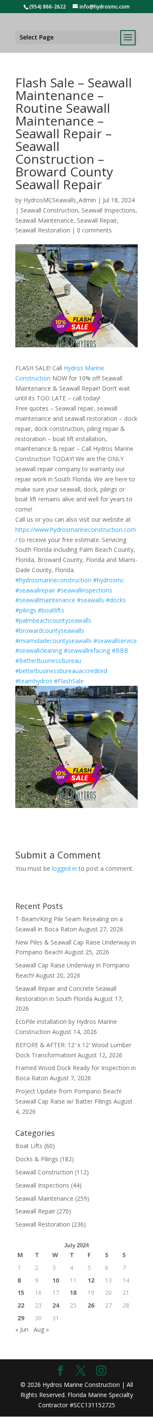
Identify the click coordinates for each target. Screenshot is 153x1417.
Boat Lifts (28, 1146)
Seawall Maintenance (44, 220)
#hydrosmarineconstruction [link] (53, 580)
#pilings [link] (25, 610)
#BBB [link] (120, 650)
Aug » (41, 1329)
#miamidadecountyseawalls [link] (53, 641)
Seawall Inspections (109, 210)
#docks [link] (116, 600)
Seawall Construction (49, 210)
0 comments (94, 230)
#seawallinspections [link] (84, 590)
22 (20, 1305)
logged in (64, 868)
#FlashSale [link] (69, 681)
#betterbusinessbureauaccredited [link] (61, 671)
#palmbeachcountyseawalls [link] (53, 620)
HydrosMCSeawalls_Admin (59, 200)
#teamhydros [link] (33, 681)
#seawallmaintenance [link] (45, 600)
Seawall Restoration (42, 230)
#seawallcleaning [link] (38, 650)
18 (73, 1292)
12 (91, 1280)
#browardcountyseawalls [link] (49, 630)
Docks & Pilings (36, 1159)
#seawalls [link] (90, 600)
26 (91, 1305)
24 (55, 1305)
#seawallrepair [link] (35, 590)
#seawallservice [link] (115, 641)
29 (20, 1318)
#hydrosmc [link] (108, 580)
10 (55, 1280)
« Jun (21, 1329)
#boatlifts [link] (51, 610)
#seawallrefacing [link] (87, 650)
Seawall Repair (97, 220)
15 (20, 1292)
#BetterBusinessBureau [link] (48, 661)
